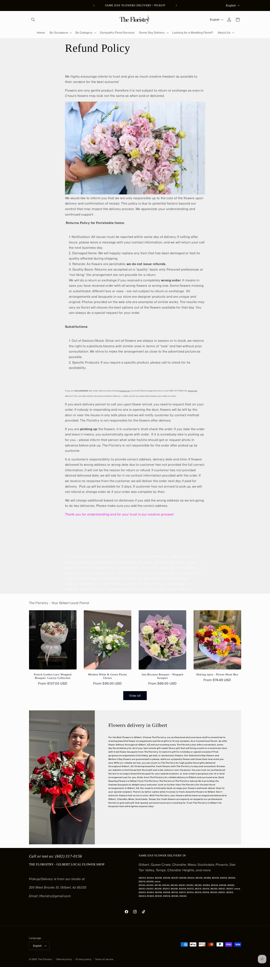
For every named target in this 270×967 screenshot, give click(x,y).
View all (135, 696)
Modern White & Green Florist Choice (107, 676)
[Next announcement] (176, 5)
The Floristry (45, 959)
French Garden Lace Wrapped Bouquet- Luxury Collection (52, 676)
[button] (33, 19)
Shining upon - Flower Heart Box (217, 674)
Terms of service (104, 959)
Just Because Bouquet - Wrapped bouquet (162, 676)
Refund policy (64, 959)
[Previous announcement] (94, 5)
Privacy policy (83, 959)
